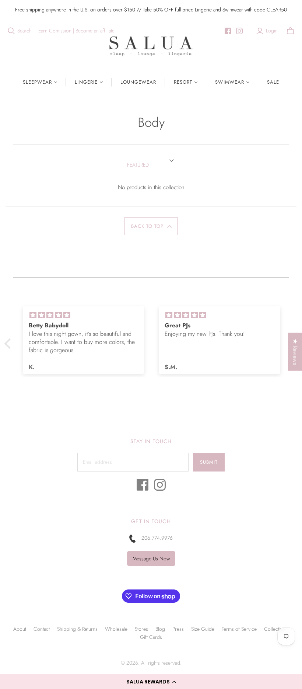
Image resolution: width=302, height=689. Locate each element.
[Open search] (11, 31)
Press (178, 629)
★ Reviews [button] (295, 351)
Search (24, 30)
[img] (83, 315)
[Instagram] (239, 31)
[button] (151, 681)
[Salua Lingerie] (151, 46)
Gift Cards (151, 637)
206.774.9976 (157, 538)
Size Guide (202, 629)
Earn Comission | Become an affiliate (76, 30)
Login (272, 30)
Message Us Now (151, 558)
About (19, 629)
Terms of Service (239, 629)
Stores (141, 629)
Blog (160, 629)
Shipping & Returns (77, 629)
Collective (274, 629)
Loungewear (138, 82)
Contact (42, 629)
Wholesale (116, 629)
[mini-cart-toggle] (290, 31)
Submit (209, 462)
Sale (273, 82)
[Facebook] (228, 31)
